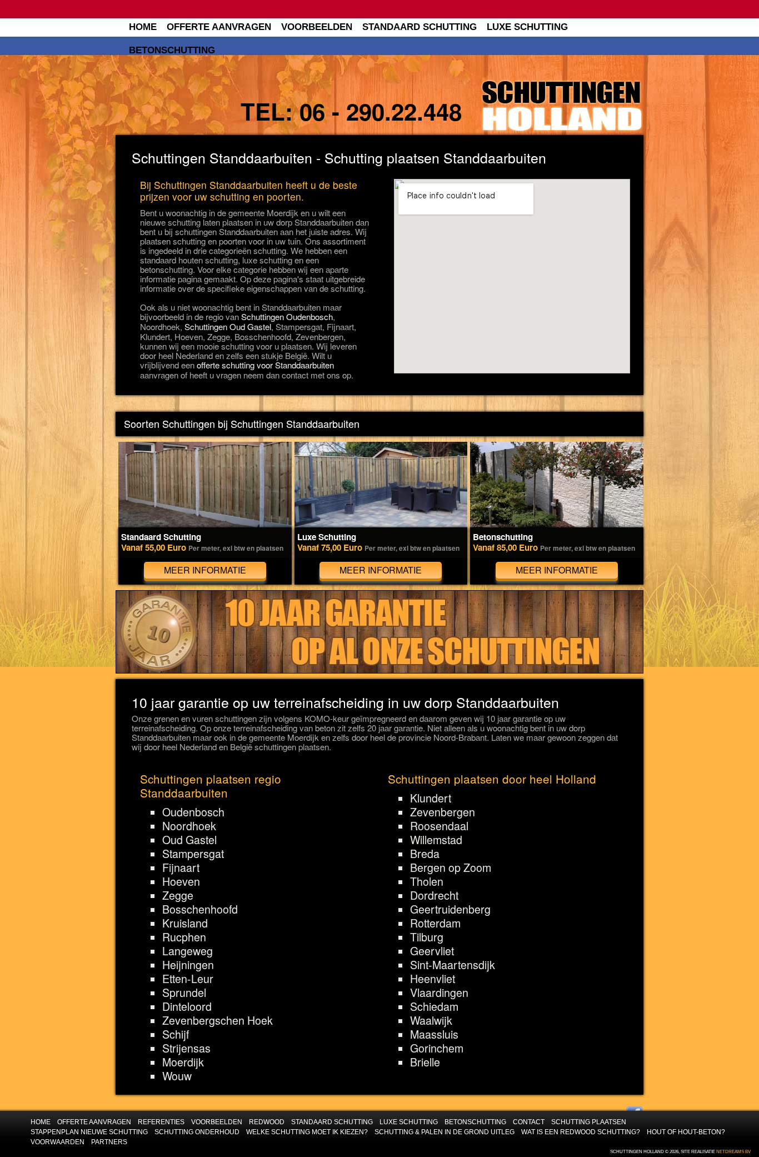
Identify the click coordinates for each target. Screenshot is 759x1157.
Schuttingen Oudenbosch (287, 316)
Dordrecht (434, 895)
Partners (109, 1141)
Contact (529, 1121)
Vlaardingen (439, 992)
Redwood (266, 1121)
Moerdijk (183, 1062)
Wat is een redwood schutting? (580, 1131)
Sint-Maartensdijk (452, 965)
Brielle (425, 1062)
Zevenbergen (442, 812)
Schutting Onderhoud (196, 1131)
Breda (425, 853)
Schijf (175, 1034)
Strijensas (186, 1048)
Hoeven (181, 881)
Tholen (426, 881)
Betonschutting (172, 50)
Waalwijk (431, 1020)
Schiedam (434, 1006)
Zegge (177, 895)
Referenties (161, 1121)
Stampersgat (193, 853)
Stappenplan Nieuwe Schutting (89, 1131)
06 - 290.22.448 (380, 111)
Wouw (177, 1076)
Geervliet (432, 951)
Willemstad (436, 839)
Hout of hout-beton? (686, 1131)
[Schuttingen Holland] (561, 106)
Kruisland (185, 923)
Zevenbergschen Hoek (217, 1020)
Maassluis (434, 1034)
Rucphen (184, 937)
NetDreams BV (733, 1151)
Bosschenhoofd (200, 909)
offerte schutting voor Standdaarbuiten (265, 365)
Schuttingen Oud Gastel (227, 326)
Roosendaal (439, 826)
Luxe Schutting (527, 27)
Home (143, 27)
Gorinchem (436, 1048)
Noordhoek (189, 826)
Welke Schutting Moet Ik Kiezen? (307, 1131)
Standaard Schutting (419, 27)
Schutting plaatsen (588, 1121)
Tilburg (426, 937)
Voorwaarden (57, 1141)
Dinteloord (187, 1006)
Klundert (430, 798)
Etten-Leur (187, 978)
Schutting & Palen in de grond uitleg (444, 1131)
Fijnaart (180, 867)
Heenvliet (432, 978)
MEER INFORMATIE (205, 569)
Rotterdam (435, 923)
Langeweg (187, 951)
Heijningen (188, 965)
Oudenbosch (193, 812)
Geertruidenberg (450, 909)
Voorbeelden (316, 27)
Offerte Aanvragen (219, 27)
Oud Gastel (189, 839)
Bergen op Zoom (450, 867)
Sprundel (184, 992)
